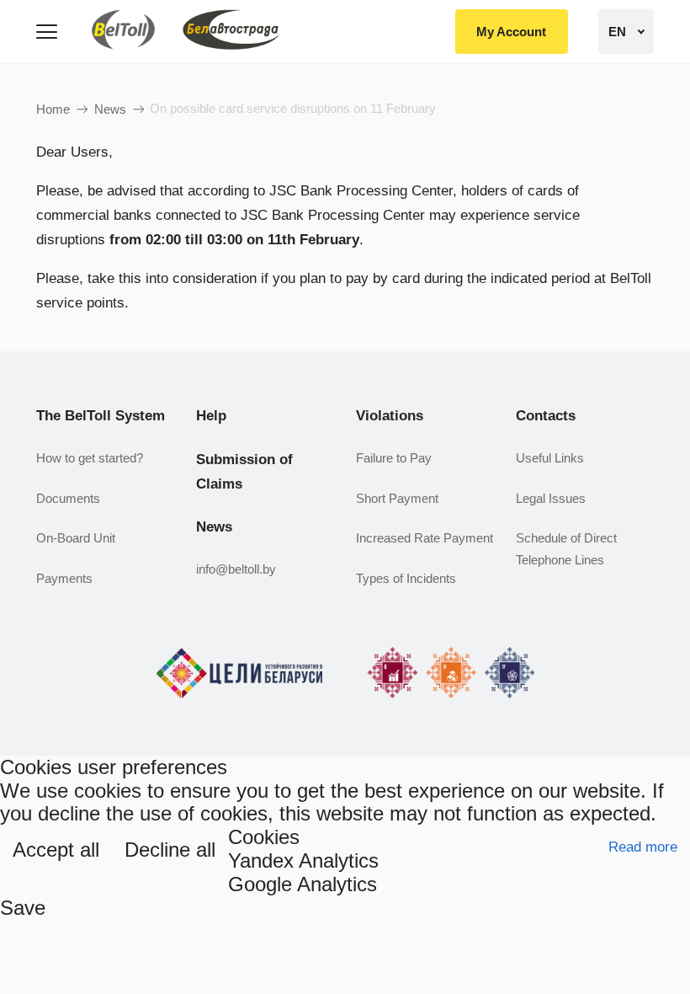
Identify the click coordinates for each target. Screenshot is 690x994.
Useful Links (550, 458)
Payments (64, 578)
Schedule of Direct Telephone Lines (566, 548)
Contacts (546, 416)
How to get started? (89, 458)
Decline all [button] (170, 849)
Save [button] (22, 907)
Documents (68, 498)
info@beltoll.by (236, 569)
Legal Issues (551, 498)
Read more (642, 847)
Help (211, 416)
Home (53, 109)
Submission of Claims (244, 472)
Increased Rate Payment (424, 538)
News (110, 109)
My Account (511, 31)
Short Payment (397, 498)
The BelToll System (100, 416)
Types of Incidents (406, 578)
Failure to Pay (394, 458)
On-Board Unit (75, 538)
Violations (389, 416)
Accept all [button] (56, 849)
